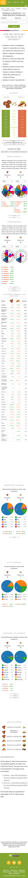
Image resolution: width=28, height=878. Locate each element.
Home (2, 8)
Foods (7, 8)
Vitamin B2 (3, 353)
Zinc (2, 336)
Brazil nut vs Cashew (14, 745)
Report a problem (14, 873)
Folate (2, 333)
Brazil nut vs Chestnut (14, 749)
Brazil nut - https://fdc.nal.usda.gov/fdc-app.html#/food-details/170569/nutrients (15, 785)
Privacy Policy (7, 872)
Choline (3, 358)
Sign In (9, 2)
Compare (14, 26)
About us (6, 870)
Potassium (14, 215)
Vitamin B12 (15, 290)
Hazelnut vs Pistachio (14, 727)
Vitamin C (3, 351)
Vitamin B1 (14, 288)
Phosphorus (4, 316)
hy (17, 867)
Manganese (4, 307)
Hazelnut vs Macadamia (14, 731)
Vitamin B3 (3, 348)
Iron (2, 331)
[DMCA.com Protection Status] (14, 856)
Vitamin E (3, 313)
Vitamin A (3, 401)
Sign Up (16, 2)
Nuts (13, 8)
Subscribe (22, 870)
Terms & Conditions (19, 872)
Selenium (3, 304)
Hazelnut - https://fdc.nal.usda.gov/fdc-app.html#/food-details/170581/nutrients (15, 777)
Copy (19, 149)
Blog (22, 2)
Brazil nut (12, 10)
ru (14, 867)
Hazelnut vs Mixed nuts (14, 736)
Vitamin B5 (3, 338)
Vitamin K (3, 341)
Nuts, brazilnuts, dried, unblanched (14, 86)
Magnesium (4, 326)
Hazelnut (18, 8)
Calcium (3, 356)
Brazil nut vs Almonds (14, 740)
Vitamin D (15, 287)
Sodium (3, 399)
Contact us (13, 870)
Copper (14, 217)
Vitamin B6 (3, 328)
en (11, 867)
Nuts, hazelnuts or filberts (10, 85)
